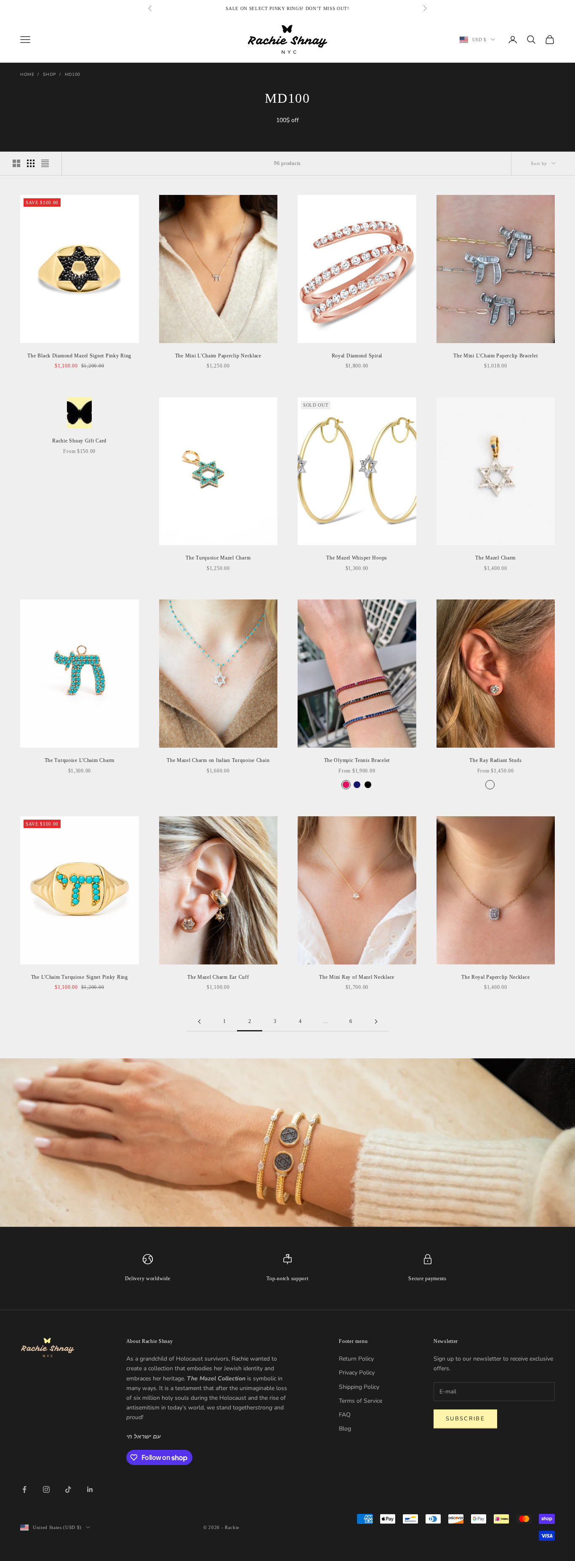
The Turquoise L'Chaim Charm (79, 760)
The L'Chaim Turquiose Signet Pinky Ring (79, 977)
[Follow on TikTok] (68, 1489)
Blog (345, 1429)
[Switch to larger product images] (16, 163)
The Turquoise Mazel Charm (218, 558)
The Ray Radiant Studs (495, 760)
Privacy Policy (357, 1373)
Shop (49, 74)
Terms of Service (360, 1401)
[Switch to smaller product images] (31, 163)
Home (27, 74)
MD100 (72, 74)
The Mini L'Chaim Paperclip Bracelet (495, 356)
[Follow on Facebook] (24, 1489)
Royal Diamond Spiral (357, 356)
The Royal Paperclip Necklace (495, 977)
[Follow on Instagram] (46, 1489)
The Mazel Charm (495, 558)
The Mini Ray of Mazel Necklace (356, 977)
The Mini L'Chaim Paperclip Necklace (218, 356)
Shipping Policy (359, 1387)
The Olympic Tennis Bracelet (357, 760)
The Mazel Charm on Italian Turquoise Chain (218, 760)
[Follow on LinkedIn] (90, 1489)
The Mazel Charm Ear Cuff (218, 977)
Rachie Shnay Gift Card (79, 441)
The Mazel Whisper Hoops (356, 558)
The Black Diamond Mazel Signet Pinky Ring (79, 356)
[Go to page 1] (199, 1021)
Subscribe (465, 1418)
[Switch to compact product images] (45, 163)
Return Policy (356, 1359)
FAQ (345, 1415)
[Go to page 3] (376, 1021)
